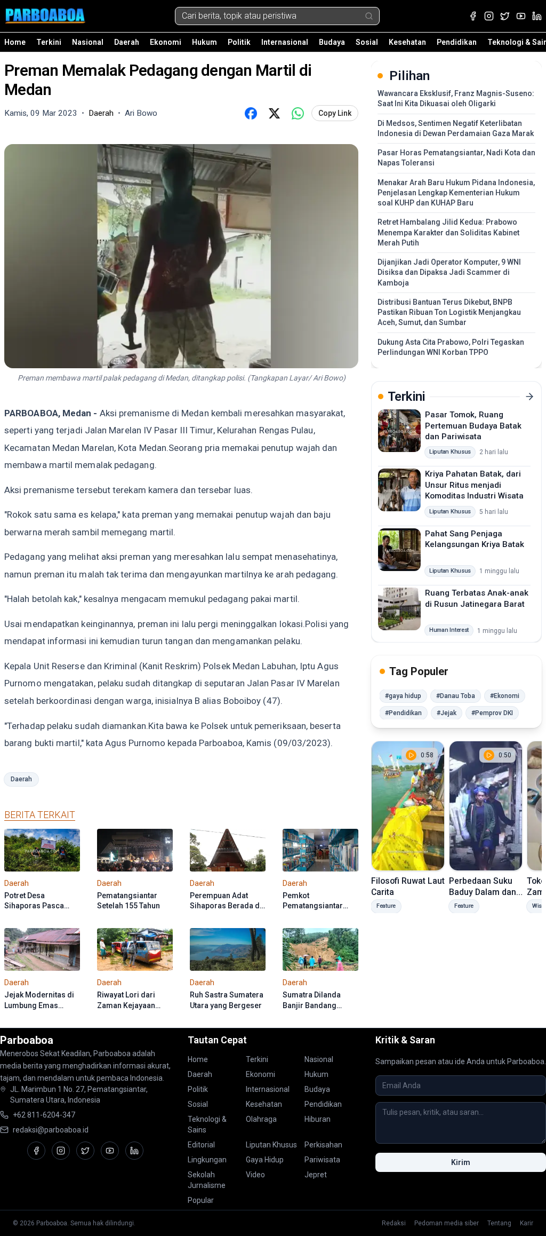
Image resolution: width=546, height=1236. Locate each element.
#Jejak (446, 713)
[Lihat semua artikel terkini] (529, 396)
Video (255, 1174)
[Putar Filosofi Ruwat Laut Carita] (408, 805)
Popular (201, 1200)
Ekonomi (165, 42)
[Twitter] (505, 16)
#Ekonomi (504, 696)
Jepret (315, 1174)
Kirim (460, 1162)
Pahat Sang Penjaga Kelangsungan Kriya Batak (474, 539)
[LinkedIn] (537, 16)
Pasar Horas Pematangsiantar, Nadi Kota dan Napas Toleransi (456, 157)
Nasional (87, 42)
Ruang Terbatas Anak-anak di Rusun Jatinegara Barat (476, 598)
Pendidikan (457, 42)
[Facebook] (473, 16)
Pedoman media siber (446, 1223)
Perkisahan (323, 1144)
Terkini (48, 42)
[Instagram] (489, 16)
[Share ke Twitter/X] (274, 113)
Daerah (126, 42)
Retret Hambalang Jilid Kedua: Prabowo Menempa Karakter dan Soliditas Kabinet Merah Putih (448, 232)
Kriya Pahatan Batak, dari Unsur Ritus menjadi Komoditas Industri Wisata (474, 485)
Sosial (367, 42)
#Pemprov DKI (492, 713)
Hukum (204, 42)
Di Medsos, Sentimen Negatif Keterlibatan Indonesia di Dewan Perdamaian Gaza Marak (456, 128)
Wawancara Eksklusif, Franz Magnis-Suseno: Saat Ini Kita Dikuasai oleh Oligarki (456, 98)
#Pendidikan (403, 713)
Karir (526, 1223)
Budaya (332, 42)
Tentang (499, 1223)
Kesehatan (407, 42)
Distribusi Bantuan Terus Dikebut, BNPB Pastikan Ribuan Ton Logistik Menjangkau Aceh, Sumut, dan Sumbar (449, 312)
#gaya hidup (403, 696)
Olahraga (261, 1119)
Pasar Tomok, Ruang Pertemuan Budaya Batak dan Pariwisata (473, 425)
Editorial (201, 1144)
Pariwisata (322, 1159)
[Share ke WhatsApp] (297, 113)
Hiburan (317, 1119)
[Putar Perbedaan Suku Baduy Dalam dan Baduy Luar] (485, 805)
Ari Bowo (141, 113)
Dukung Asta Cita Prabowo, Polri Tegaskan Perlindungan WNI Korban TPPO (451, 347)
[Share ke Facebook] (250, 113)
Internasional (284, 42)
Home (15, 42)
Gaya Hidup (265, 1159)
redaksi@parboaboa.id (51, 1130)
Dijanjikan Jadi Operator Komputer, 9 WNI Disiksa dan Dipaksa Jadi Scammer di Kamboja (449, 272)
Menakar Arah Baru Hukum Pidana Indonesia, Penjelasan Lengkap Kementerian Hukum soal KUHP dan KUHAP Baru (456, 193)
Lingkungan (207, 1159)
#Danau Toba (455, 696)
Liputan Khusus (271, 1144)
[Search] (369, 16)
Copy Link (334, 113)
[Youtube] (521, 16)
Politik (239, 42)
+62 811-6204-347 (44, 1115)
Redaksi (394, 1223)
